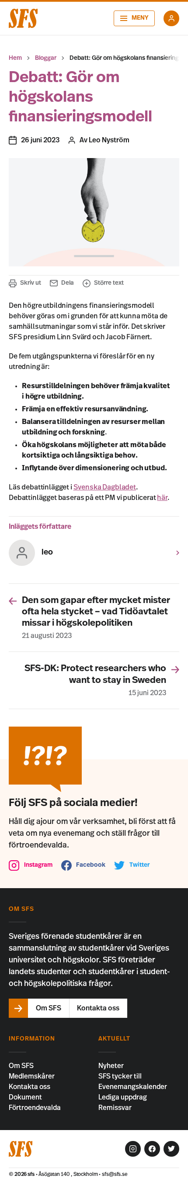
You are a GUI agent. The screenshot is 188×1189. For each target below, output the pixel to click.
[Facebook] (152, 1149)
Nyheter (111, 1065)
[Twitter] (171, 1149)
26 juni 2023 (40, 140)
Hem (15, 58)
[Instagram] (133, 1149)
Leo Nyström (109, 140)
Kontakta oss (29, 1086)
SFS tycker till (120, 1076)
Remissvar (115, 1107)
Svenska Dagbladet (104, 487)
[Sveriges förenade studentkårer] (23, 18)
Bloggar (45, 58)
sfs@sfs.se (115, 1174)
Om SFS (21, 1065)
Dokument (25, 1097)
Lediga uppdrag (122, 1097)
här (162, 497)
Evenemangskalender (132, 1086)
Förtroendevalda (35, 1107)
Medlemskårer (32, 1076)
